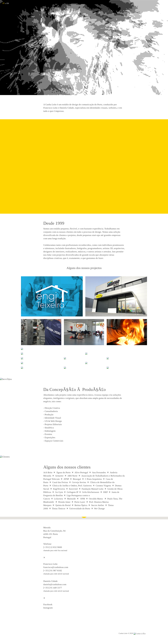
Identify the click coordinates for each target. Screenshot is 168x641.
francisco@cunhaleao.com (55, 567)
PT (4, 3)
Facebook (47, 604)
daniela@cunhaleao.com (54, 584)
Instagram (48, 608)
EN (8, 3)
